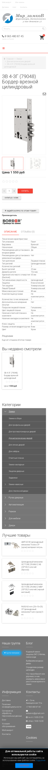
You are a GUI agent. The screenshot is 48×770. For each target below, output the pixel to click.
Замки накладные (16, 465)
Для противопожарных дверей (22, 432)
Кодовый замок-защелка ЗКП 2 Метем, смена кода (35, 654)
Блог (14, 7)
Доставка (5, 7)
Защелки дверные (16, 471)
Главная (10, 59)
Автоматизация (16, 504)
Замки (19, 59)
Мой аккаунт (6, 2)
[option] (12, 163)
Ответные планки (16, 458)
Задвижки (13, 478)
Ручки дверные (16, 497)
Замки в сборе (15, 418)
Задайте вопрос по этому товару (21, 211)
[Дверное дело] (24, 18)
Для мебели (14, 518)
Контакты (23, 7)
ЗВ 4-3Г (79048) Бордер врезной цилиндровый (11, 375)
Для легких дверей (17, 445)
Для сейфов (14, 451)
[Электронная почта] (44, 94)
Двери (12, 525)
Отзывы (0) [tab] (28, 231)
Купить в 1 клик (11, 198)
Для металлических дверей (18, 61)
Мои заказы (19, 2)
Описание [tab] (10, 231)
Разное (12, 511)
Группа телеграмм (12, 653)
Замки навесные (16, 484)
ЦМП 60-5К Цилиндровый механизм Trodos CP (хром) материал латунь (32, 544)
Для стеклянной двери (18, 491)
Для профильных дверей (19, 425)
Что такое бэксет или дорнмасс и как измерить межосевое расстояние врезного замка (35, 679)
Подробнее (40, 760)
